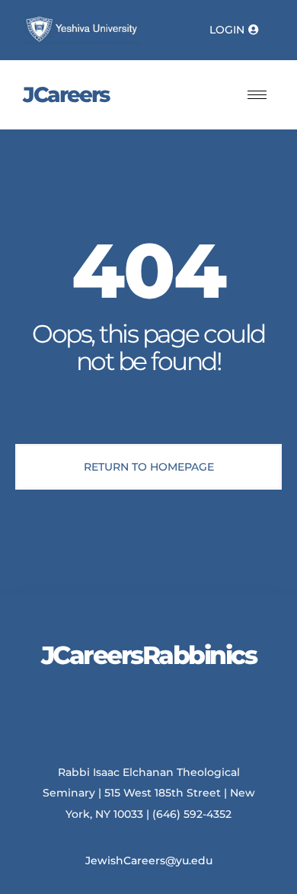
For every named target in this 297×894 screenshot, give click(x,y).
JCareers (66, 94)
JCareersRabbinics (149, 655)
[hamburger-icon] (257, 94)
